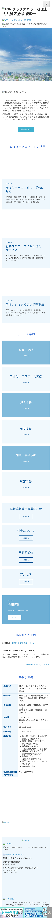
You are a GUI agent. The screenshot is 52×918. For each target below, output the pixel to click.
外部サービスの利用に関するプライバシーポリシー (31, 902)
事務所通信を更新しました (23, 643)
